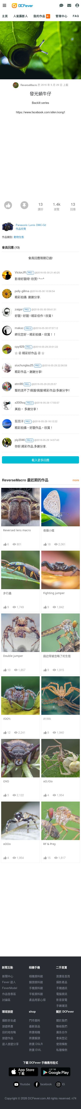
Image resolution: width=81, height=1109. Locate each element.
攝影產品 (61, 982)
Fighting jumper (54, 593)
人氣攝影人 (20, 16)
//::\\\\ (47, 718)
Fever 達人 (9, 982)
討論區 (6, 1000)
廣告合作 (61, 1032)
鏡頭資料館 (36, 982)
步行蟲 (7, 593)
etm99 (19, 384)
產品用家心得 (37, 1000)
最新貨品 (34, 1026)
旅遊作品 (7, 1038)
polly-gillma (22, 291)
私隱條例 (61, 1050)
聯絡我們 (61, 1026)
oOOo (7, 844)
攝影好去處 (9, 1020)
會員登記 (61, 1038)
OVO (6, 781)
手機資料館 (36, 988)
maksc (19, 328)
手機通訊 (61, 988)
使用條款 (61, 1044)
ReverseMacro (29, 85)
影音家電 (61, 1000)
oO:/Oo (47, 781)
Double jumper (13, 656)
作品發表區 (9, 994)
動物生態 (19, 237)
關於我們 (61, 1020)
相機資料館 (36, 976)
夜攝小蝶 (48, 530)
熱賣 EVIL (35, 1050)
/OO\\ (6, 718)
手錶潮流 (61, 1006)
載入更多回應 (40, 460)
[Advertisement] (40, 158)
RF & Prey (49, 844)
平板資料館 (36, 994)
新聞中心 (7, 976)
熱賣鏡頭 (34, 1038)
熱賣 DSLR (36, 1044)
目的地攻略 (9, 1032)
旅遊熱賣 (7, 1026)
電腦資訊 (61, 994)
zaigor (19, 309)
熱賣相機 (34, 1032)
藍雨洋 (19, 421)
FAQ (76, 16)
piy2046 (20, 440)
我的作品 (41, 16)
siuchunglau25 (24, 365)
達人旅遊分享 (10, 1044)
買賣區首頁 (63, 976)
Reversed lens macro (17, 530)
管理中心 (61, 16)
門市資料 (34, 1020)
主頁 (5, 16)
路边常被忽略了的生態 (57, 656)
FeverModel (9, 988)
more (76, 480)
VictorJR (20, 272)
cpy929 (19, 346)
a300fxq (20, 402)
